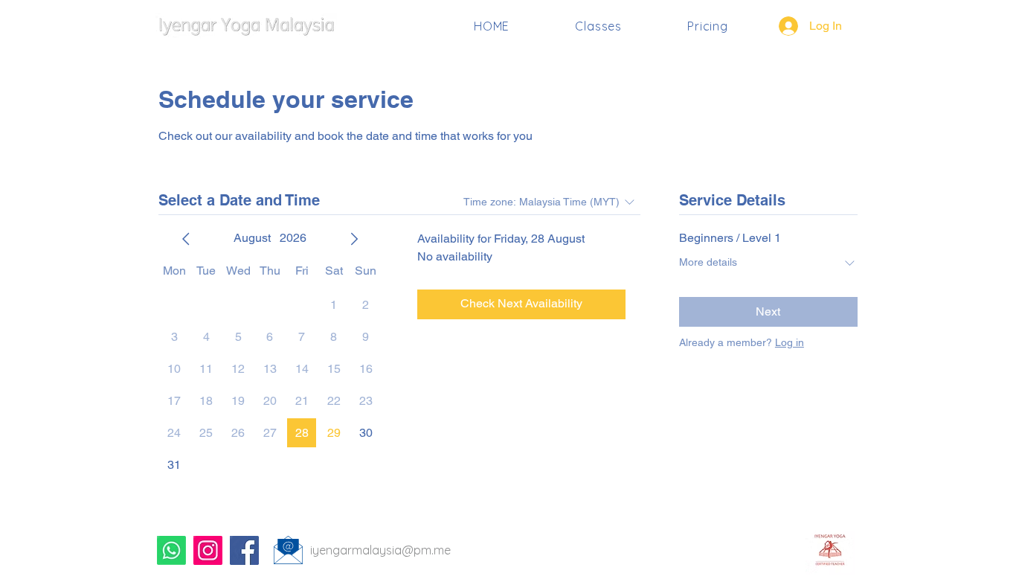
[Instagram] (207, 550)
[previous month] (186, 239)
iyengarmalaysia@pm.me (380, 550)
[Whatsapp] (171, 550)
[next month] (354, 239)
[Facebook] (244, 550)
